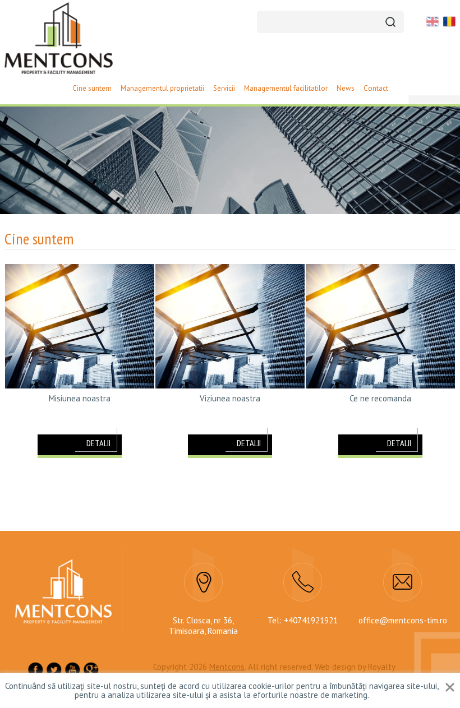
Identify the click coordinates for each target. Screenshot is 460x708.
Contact (376, 88)
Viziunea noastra (230, 399)
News (346, 88)
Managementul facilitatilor (286, 88)
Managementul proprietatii (162, 88)
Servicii (224, 88)
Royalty (381, 666)
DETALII (98, 442)
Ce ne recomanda (380, 399)
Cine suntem (92, 88)
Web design (335, 666)
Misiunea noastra (80, 399)
